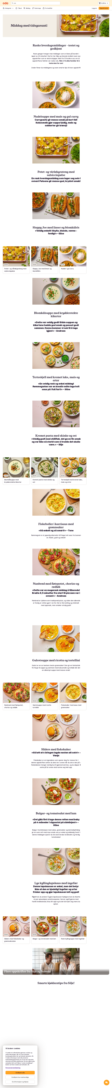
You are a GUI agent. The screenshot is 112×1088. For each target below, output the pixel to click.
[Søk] (12, 3)
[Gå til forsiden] (5, 3)
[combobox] (36, 3)
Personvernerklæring (13, 1068)
